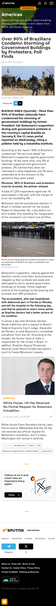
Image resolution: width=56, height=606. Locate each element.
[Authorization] (40, 3)
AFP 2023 (7, 98)
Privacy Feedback (9, 572)
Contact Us (6, 568)
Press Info (16, 564)
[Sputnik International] (8, 4)
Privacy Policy (33, 568)
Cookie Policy (19, 568)
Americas (9, 398)
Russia (28, 538)
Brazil (31, 445)
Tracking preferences (29, 572)
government (47, 451)
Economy (40, 538)
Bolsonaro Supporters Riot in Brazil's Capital (20, 451)
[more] (51, 416)
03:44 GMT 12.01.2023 (12, 62)
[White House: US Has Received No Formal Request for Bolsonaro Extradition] (28, 376)
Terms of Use (28, 564)
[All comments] (4, 602)
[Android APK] (10, 580)
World (5, 538)
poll (38, 445)
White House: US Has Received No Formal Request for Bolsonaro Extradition (27, 406)
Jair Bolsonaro (20, 445)
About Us (5, 564)
